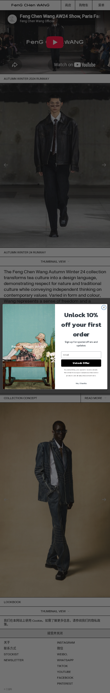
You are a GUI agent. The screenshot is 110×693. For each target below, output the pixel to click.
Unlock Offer (81, 363)
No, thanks (81, 383)
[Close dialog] (104, 307)
